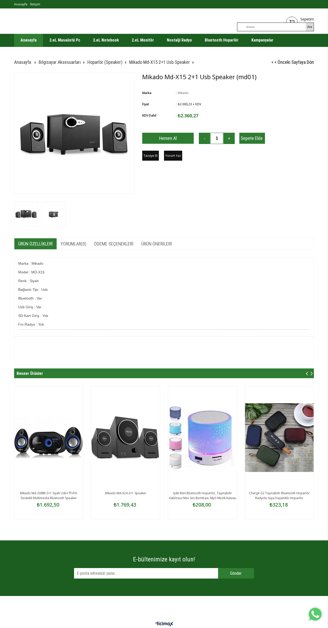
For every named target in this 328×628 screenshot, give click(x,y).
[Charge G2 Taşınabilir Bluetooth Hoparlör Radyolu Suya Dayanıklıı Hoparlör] (279, 437)
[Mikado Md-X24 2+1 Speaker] (125, 437)
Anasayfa (20, 4)
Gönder (236, 573)
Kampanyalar (262, 40)
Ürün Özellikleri (35, 243)
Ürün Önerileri (156, 243)
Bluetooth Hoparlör (222, 40)
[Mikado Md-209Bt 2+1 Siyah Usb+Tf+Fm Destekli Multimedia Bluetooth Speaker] (48, 437)
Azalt (204, 138)
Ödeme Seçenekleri (114, 243)
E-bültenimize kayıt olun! (164, 559)
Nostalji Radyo (179, 40)
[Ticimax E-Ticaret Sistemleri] (164, 624)
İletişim (35, 4)
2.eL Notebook (106, 40)
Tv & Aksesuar (33, 52)
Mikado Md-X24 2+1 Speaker (125, 493)
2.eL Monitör (143, 40)
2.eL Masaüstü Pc (64, 40)
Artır (229, 138)
